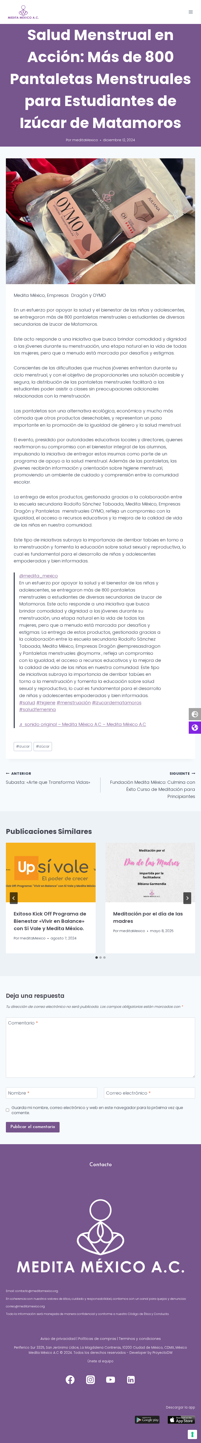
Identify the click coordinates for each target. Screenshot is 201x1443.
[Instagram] (90, 1380)
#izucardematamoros (116, 703)
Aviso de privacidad (57, 1338)
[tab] (96, 957)
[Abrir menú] (190, 12)
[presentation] (51, 872)
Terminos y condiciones (140, 1338)
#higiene (45, 703)
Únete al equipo (100, 1361)
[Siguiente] (187, 898)
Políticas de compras (97, 1338)
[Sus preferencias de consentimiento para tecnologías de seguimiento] (192, 1434)
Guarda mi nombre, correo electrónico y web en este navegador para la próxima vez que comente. (97, 1110)
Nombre (18, 1093)
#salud (27, 703)
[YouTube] (110, 1380)
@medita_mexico (38, 576)
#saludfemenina (37, 709)
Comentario (23, 1023)
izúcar (43, 746)
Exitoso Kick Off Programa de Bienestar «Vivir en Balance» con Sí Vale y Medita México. (50, 921)
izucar (23, 746)
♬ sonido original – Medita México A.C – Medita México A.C (82, 724)
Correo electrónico (128, 1093)
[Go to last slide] (14, 898)
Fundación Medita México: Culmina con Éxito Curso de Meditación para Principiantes (152, 785)
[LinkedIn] (131, 1380)
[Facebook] (70, 1380)
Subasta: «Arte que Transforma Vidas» (48, 778)
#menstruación (74, 703)
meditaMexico (85, 140)
